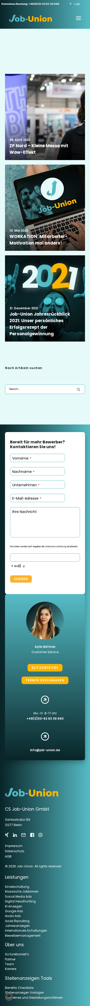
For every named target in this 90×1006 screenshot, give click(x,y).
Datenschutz (14, 851)
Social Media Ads (18, 897)
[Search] (45, 389)
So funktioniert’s (17, 954)
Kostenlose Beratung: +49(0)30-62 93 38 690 (30, 3)
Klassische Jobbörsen (21, 892)
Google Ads (14, 911)
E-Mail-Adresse (26, 498)
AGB (8, 856)
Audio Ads (13, 916)
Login (77, 3)
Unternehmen (26, 484)
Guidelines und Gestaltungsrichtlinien (34, 998)
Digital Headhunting (20, 901)
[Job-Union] (30, 18)
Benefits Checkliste (19, 988)
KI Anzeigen (13, 906)
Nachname (23, 471)
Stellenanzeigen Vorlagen (24, 993)
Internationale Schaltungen (26, 931)
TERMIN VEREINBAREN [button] (45, 680)
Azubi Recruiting (17, 921)
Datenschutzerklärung (55, 546)
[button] (45, 117)
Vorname (21, 458)
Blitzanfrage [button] (45, 667)
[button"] (6, 835)
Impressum (13, 846)
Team (9, 964)
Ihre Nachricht (24, 511)
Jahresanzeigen (17, 926)
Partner (10, 959)
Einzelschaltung (17, 887)
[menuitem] (75, 4)
